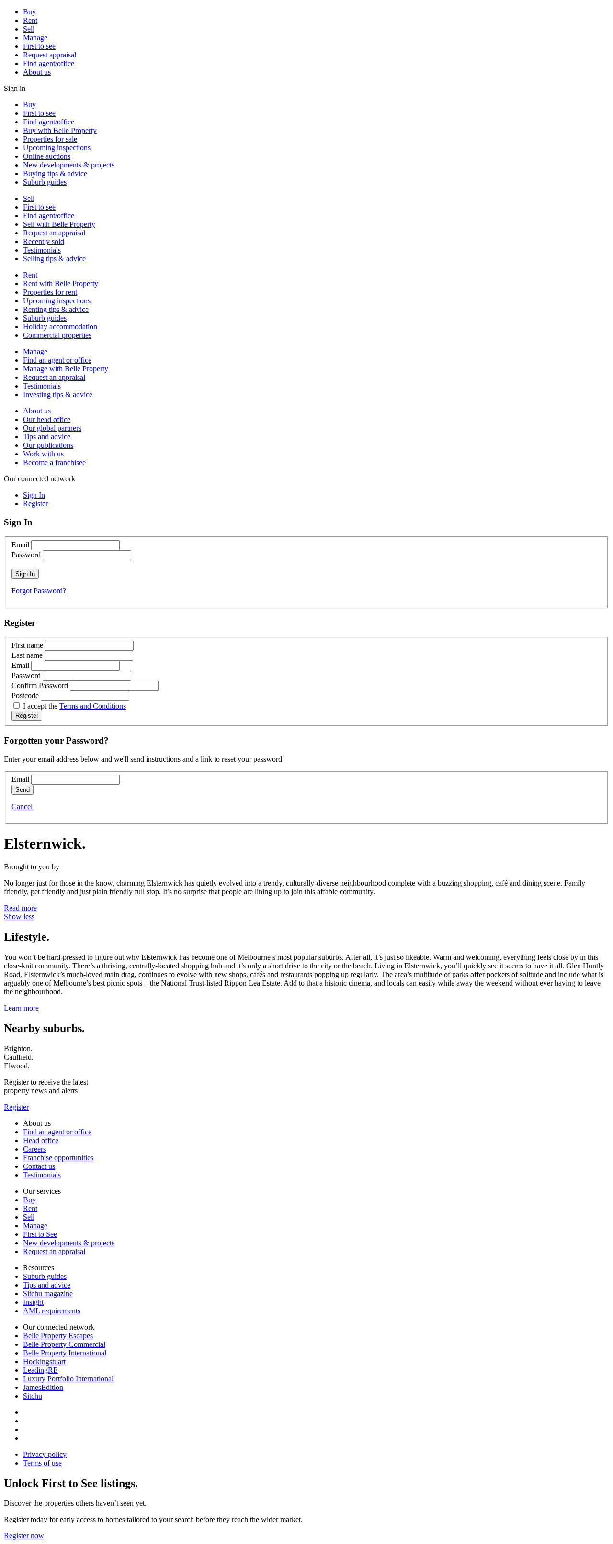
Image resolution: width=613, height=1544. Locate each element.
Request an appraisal (54, 233)
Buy (29, 12)
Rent (30, 20)
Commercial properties (57, 335)
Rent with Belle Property (60, 283)
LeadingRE (40, 1370)
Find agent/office (48, 63)
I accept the (74, 706)
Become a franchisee (54, 462)
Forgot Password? (38, 591)
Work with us (43, 454)
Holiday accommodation (60, 326)
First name (27, 645)
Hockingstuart (44, 1361)
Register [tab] (35, 504)
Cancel (22, 806)
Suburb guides (45, 182)
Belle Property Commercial (64, 1344)
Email (20, 545)
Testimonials (42, 250)
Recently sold (43, 241)
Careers (34, 1149)
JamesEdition (43, 1387)
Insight (33, 1302)
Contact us (39, 1166)
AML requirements (51, 1311)
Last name (27, 655)
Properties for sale (50, 139)
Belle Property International (64, 1353)
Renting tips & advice (56, 309)
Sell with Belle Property (59, 224)
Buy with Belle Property (60, 130)
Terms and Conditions (92, 706)
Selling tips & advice (54, 259)
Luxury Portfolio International (68, 1379)
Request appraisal (49, 55)
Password (26, 555)
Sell (28, 29)
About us (37, 72)
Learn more (21, 1008)
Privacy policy (45, 1454)
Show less (19, 916)
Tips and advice (46, 437)
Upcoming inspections (57, 148)
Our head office (46, 419)
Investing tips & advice (57, 394)
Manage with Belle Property (65, 369)
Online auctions (46, 156)
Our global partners (52, 428)
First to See (40, 1234)
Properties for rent (50, 292)
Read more (20, 908)
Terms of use (42, 1463)
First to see (39, 46)
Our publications (48, 445)
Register (16, 1107)
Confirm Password (39, 685)
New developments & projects (68, 165)
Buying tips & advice (55, 173)
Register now (24, 1536)
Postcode (25, 695)
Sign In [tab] (34, 495)
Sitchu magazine (48, 1293)
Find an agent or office (57, 360)
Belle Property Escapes (58, 1336)
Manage (35, 37)
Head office (40, 1140)
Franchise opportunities (58, 1158)
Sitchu (32, 1396)
